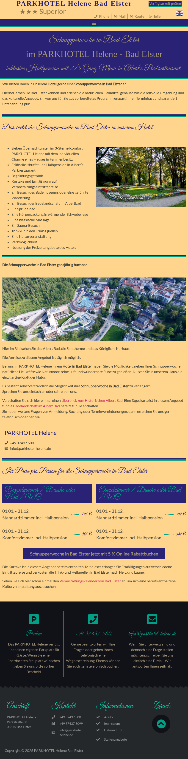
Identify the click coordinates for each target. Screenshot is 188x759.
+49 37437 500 (93, 634)
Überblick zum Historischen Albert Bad (92, 400)
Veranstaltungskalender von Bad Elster (90, 581)
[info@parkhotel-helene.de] (152, 619)
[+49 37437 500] (93, 619)
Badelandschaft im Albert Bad (36, 406)
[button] (94, 23)
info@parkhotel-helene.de (152, 634)
